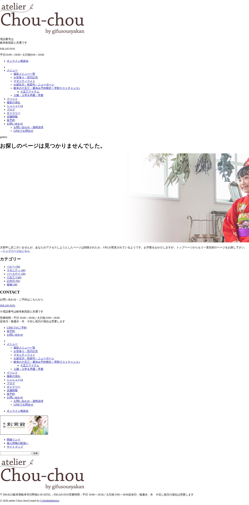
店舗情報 (12, 116)
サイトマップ (15, 446)
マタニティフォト (24, 81)
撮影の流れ (13, 102)
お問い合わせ (15, 123)
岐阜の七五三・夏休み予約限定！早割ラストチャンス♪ (47, 88)
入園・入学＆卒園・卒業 (28, 95)
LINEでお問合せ (23, 130)
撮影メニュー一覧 (24, 73)
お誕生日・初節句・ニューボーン (34, 84)
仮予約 (11, 120)
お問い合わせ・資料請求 (28, 127)
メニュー (12, 70)
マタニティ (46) (16, 270)
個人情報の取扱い (17, 443)
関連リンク (13, 439)
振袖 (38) (12, 284)
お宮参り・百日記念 (26, 77)
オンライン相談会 (17, 61)
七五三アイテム (29, 91)
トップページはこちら (16, 251)
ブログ (11, 109)
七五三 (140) (14, 277)
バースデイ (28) (16, 273)
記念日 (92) (13, 281)
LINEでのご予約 (17, 327)
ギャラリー (13, 113)
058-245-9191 (7, 305)
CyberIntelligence (49, 500)
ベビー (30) (13, 266)
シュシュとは (15, 105)
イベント (12, 98)
